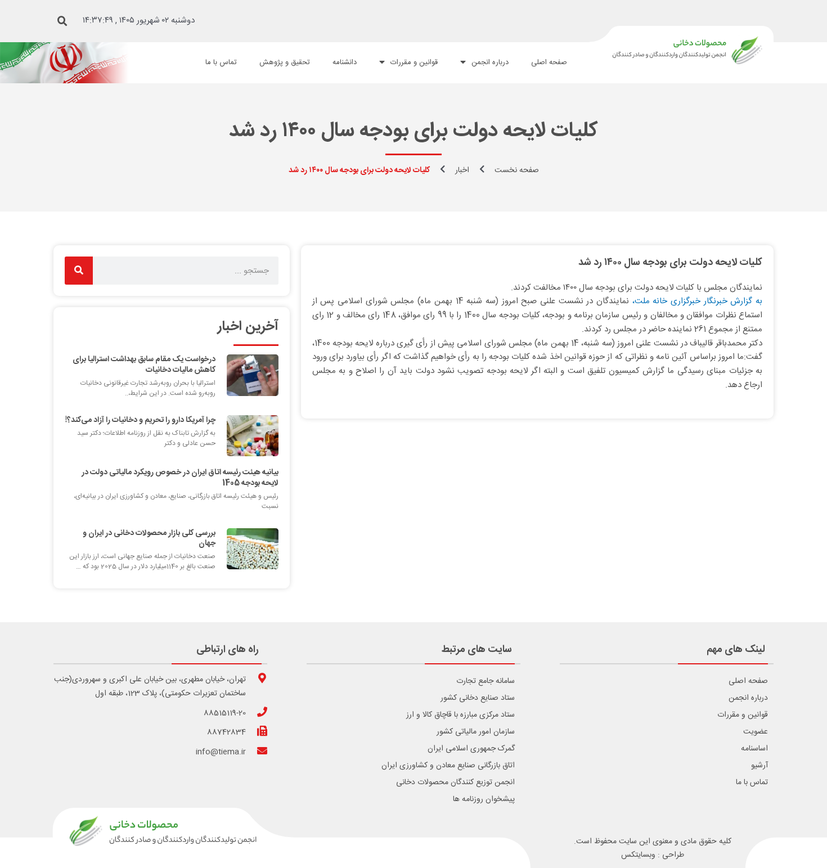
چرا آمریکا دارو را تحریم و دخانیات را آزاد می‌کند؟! (140, 420)
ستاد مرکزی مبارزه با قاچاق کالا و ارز (460, 715)
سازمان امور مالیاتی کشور (476, 732)
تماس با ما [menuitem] (221, 62)
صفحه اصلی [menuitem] (549, 62)
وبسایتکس (638, 855)
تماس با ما (752, 782)
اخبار (462, 170)
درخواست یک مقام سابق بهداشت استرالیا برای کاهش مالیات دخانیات (144, 364)
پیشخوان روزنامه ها (484, 799)
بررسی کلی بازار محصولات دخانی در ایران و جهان (149, 538)
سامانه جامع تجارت (485, 681)
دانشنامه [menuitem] (344, 62)
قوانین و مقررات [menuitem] (414, 62)
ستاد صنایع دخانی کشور (478, 698)
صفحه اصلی (748, 681)
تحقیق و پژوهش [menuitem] (284, 62)
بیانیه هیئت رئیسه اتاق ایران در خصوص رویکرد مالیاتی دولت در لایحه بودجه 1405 (180, 477)
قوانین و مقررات (742, 715)
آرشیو (759, 765)
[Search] (79, 271)
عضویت (755, 732)
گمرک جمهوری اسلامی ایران (471, 748)
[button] (62, 21)
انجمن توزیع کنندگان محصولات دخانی (455, 782)
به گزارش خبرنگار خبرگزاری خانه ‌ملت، (697, 301)
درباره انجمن (748, 698)
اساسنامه (754, 748)
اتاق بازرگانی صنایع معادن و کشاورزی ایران (448, 765)
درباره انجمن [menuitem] (490, 62)
